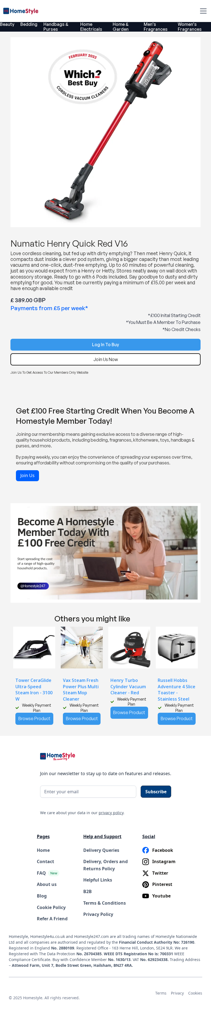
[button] (202, 11)
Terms (160, 993)
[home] (22, 11)
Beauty (7, 24)
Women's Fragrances (190, 26)
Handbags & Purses (55, 26)
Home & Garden (121, 26)
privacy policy (111, 812)
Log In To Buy (105, 344)
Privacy (177, 993)
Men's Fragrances (156, 26)
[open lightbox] (105, 132)
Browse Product (34, 718)
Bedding (28, 24)
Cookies (195, 993)
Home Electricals (91, 26)
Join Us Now (105, 359)
